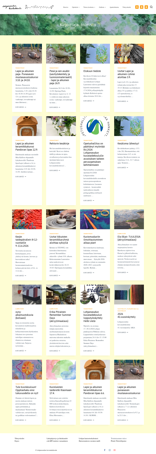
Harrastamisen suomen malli (89, 441)
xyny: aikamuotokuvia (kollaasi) (24, 314)
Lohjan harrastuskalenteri (88, 438)
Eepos (17, 441)
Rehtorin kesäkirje (59, 143)
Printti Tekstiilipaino (118, 441)
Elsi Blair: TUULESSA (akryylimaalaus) (129, 238)
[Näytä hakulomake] (151, 7)
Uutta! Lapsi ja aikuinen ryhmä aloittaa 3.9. (126, 74)
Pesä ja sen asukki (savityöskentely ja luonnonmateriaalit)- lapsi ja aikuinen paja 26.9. (61, 77)
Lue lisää (20, 107)
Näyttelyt (122, 309)
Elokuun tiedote (92, 71)
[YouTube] (146, 7)
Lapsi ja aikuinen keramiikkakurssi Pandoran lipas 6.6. (94, 390)
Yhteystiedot (126, 7)
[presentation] (27, 54)
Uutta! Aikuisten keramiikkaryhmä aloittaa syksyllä (59, 239)
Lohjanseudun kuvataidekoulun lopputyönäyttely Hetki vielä (93, 316)
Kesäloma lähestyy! (128, 143)
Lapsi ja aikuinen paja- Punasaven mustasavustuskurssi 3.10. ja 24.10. (26, 76)
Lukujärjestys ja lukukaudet (57, 438)
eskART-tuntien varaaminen (57, 441)
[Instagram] (141, 7)
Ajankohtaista (114, 7)
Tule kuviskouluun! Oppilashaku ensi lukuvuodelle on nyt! (26, 390)
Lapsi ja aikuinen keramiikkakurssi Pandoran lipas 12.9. (26, 146)
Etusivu (65, 7)
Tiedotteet (20, 68)
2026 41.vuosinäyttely (127, 315)
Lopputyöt (122, 234)
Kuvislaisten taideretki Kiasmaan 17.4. (60, 390)
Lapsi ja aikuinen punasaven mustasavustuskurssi (129, 390)
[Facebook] (137, 7)
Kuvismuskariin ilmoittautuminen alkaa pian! (93, 239)
